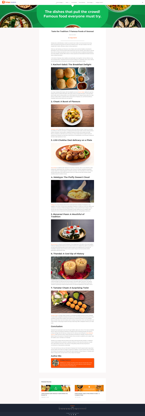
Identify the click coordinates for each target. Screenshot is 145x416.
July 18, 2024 (77, 397)
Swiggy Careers (99, 2)
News (67, 2)
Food (43, 390)
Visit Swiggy (90, 2)
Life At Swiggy (59, 2)
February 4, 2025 (45, 397)
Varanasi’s (54, 129)
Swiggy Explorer (73, 37)
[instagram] (75, 414)
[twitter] (73, 414)
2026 (72, 407)
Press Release (82, 2)
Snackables (74, 2)
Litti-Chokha (53, 167)
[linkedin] (71, 414)
